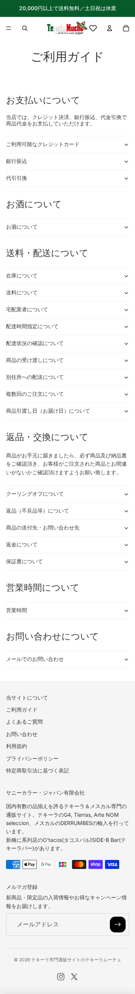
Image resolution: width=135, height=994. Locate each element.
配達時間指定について (32, 326)
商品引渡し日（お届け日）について (48, 410)
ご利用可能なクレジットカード (43, 144)
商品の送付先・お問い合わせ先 (43, 527)
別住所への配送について (35, 377)
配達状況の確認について (35, 343)
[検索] (24, 28)
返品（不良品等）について (37, 510)
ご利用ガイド (22, 709)
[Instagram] (60, 976)
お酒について (22, 226)
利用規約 (16, 746)
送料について (22, 292)
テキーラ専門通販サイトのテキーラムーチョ (76, 959)
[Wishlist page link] (93, 28)
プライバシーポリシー (32, 758)
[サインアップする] (118, 924)
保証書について (24, 561)
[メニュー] (8, 28)
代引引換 (16, 178)
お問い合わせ (22, 733)
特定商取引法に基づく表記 (37, 770)
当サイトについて (27, 697)
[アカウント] (109, 28)
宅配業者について (27, 309)
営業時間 (16, 610)
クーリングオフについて (35, 493)
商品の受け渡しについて (35, 360)
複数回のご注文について (35, 394)
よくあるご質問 (24, 721)
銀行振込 (16, 161)
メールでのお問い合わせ (35, 659)
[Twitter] (74, 976)
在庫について (22, 275)
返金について (22, 544)
